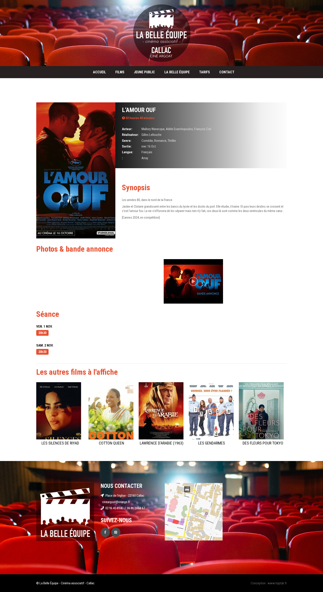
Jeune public (144, 72)
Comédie (147, 141)
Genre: (126, 141)
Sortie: (127, 146)
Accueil (99, 72)
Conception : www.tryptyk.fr (269, 583)
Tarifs (204, 72)
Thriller (172, 141)
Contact (226, 72)
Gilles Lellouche (152, 135)
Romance (160, 141)
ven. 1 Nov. (44, 326)
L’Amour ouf (139, 110)
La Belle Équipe (177, 72)
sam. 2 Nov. (44, 345)
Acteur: (127, 129)
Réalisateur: (130, 135)
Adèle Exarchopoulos (179, 129)
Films (119, 72)
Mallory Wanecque (153, 129)
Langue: (127, 152)
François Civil (202, 129)
